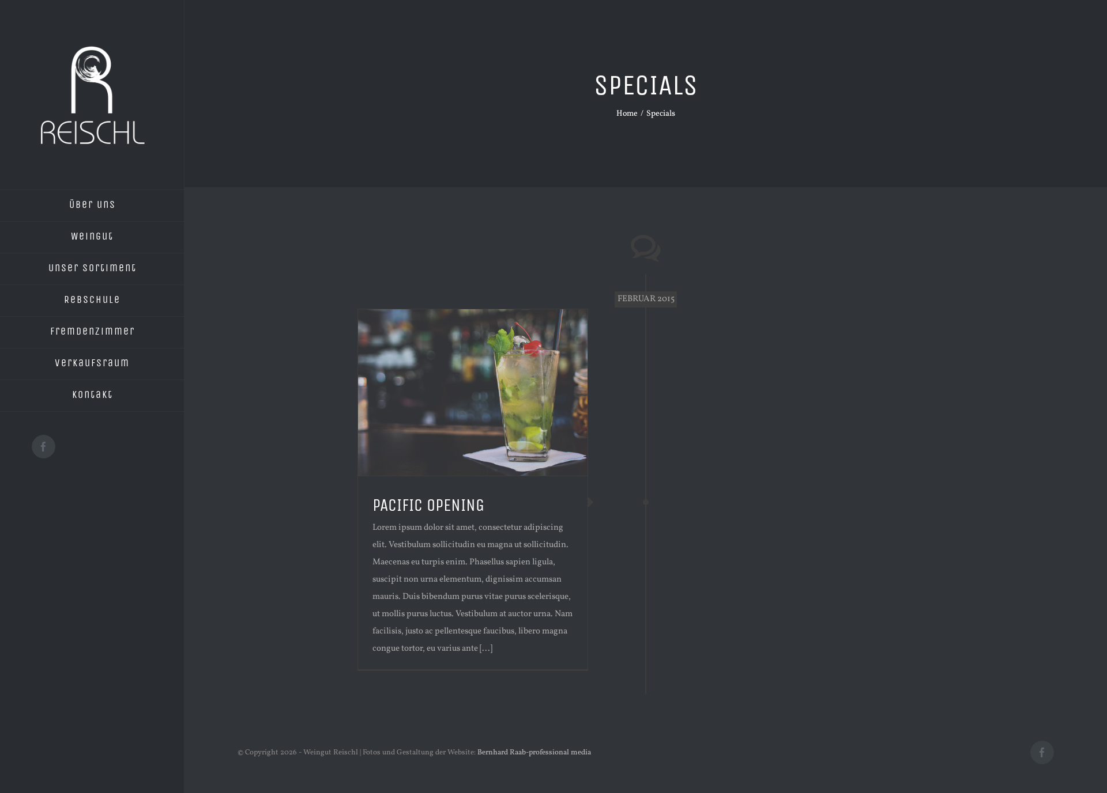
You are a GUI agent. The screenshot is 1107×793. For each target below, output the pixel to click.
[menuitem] (92, 205)
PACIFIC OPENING (428, 505)
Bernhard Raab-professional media (534, 753)
